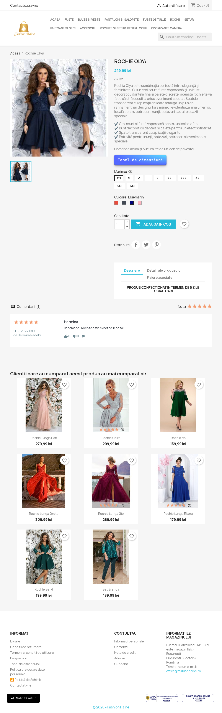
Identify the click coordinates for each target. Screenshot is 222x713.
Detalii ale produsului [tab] (164, 270)
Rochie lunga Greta (43, 514)
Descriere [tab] (132, 270)
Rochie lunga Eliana (178, 514)
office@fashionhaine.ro (183, 671)
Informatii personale (129, 641)
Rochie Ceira (110, 438)
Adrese (119, 658)
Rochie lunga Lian (44, 438)
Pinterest (156, 244)
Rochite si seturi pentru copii (123, 28)
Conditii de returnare (26, 647)
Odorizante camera (166, 28)
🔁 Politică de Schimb (25, 680)
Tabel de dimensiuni (140, 160)
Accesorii (88, 28)
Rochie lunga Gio (111, 514)
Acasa (55, 19)
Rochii (175, 19)
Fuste (69, 19)
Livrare (15, 641)
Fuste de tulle (154, 19)
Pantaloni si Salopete (121, 19)
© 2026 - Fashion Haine (111, 707)
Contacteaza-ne (24, 5)
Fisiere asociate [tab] (159, 277)
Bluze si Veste (89, 19)
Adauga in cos (153, 224)
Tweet (146, 244)
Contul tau (125, 633)
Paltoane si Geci (63, 28)
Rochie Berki (44, 589)
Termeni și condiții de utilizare (32, 652)
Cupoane (121, 664)
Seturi (189, 19)
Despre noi (18, 658)
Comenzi (120, 647)
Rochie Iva (178, 438)
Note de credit (125, 652)
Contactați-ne (20, 685)
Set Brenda (111, 589)
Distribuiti (135, 244)
